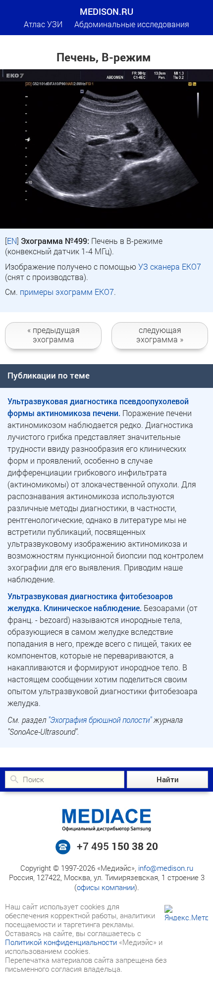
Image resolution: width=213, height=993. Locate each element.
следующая (159, 334)
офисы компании (106, 887)
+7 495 (117, 846)
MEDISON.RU (106, 11)
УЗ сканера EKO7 (169, 266)
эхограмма (53, 334)
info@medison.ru (165, 868)
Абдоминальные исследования (131, 24)
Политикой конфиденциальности (61, 942)
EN (12, 241)
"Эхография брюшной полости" (100, 719)
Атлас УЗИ (43, 24)
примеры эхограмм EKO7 (67, 291)
